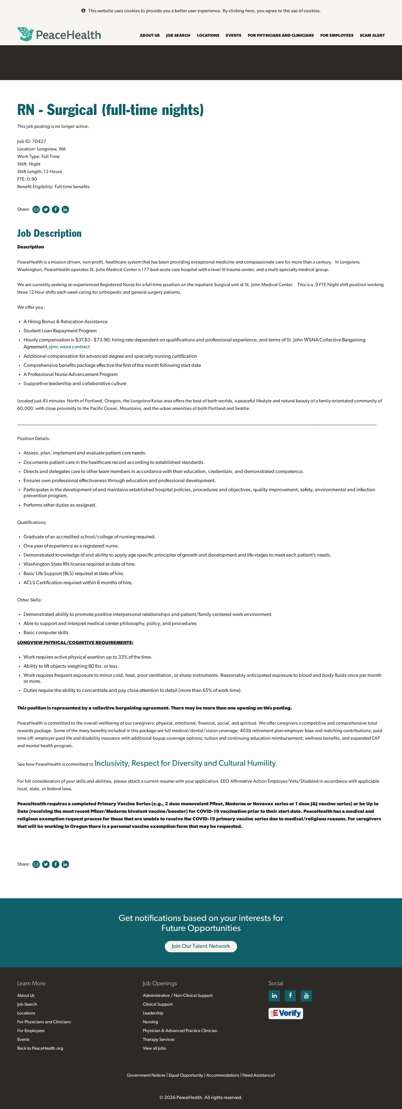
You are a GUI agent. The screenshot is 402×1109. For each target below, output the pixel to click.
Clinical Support (157, 1004)
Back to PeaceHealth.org (40, 1048)
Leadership (153, 1013)
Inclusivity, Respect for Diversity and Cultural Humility (185, 763)
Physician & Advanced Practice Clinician (180, 1031)
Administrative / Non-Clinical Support (178, 995)
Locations (208, 36)
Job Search (178, 36)
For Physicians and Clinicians (281, 36)
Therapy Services (159, 1039)
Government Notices (146, 1075)
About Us (150, 36)
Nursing (150, 1022)
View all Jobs (154, 1048)
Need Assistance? (258, 1075)
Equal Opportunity (186, 1075)
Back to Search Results (91, 62)
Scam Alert (372, 36)
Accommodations (222, 1075)
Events (233, 36)
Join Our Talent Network (201, 946)
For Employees (336, 36)
